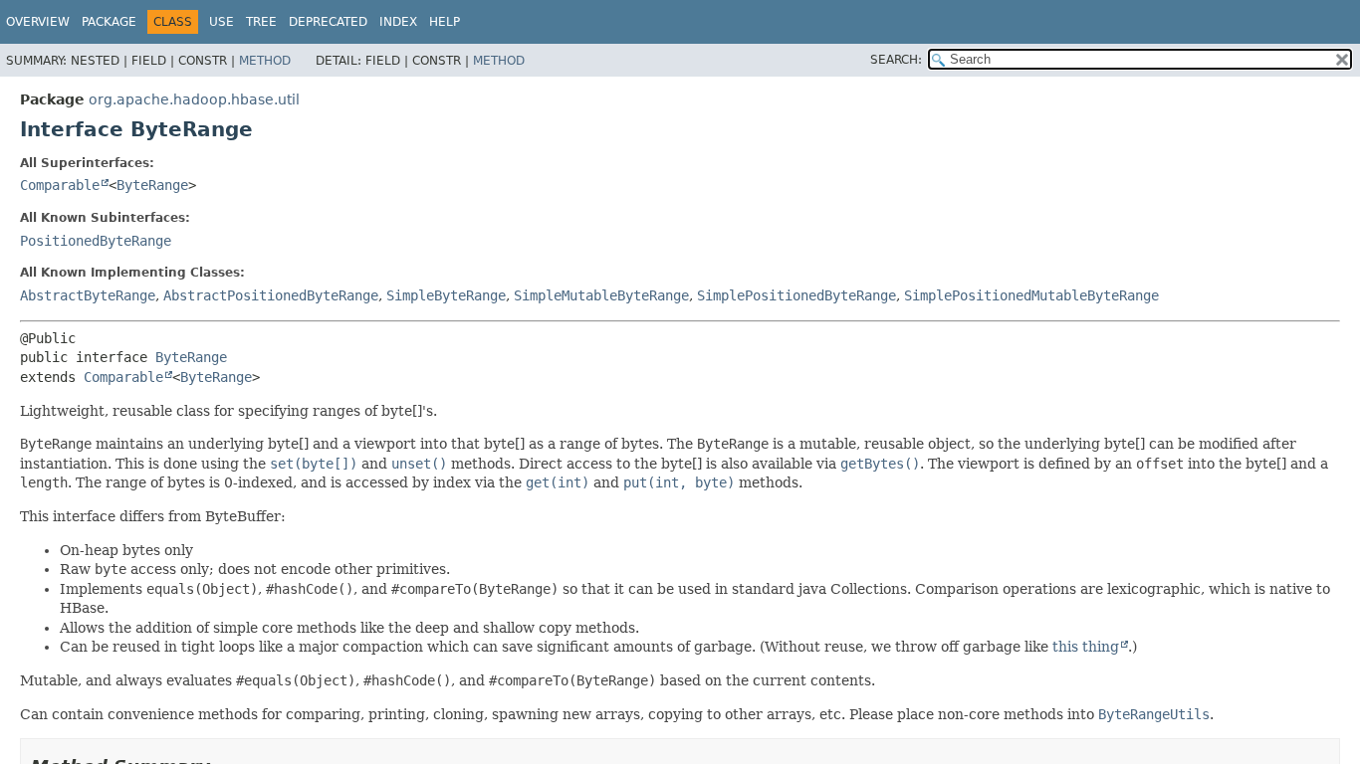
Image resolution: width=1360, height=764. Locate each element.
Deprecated (328, 22)
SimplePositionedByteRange (796, 295)
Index (398, 22)
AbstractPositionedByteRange (270, 295)
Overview (38, 22)
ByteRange (152, 185)
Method (265, 61)
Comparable (60, 185)
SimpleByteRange (446, 295)
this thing (1085, 647)
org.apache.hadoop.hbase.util (194, 99)
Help (444, 22)
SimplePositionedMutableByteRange (1031, 295)
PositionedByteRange (95, 241)
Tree (261, 22)
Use (221, 22)
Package (109, 22)
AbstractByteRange (87, 295)
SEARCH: (896, 60)
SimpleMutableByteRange (601, 295)
